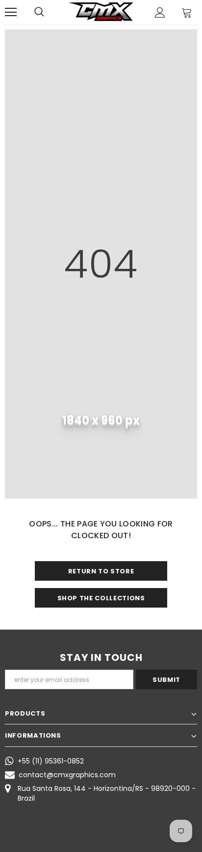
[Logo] (101, 11)
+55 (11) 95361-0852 (51, 761)
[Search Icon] (39, 12)
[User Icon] (160, 12)
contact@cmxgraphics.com (67, 775)
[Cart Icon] (186, 12)
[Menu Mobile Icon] (11, 12)
